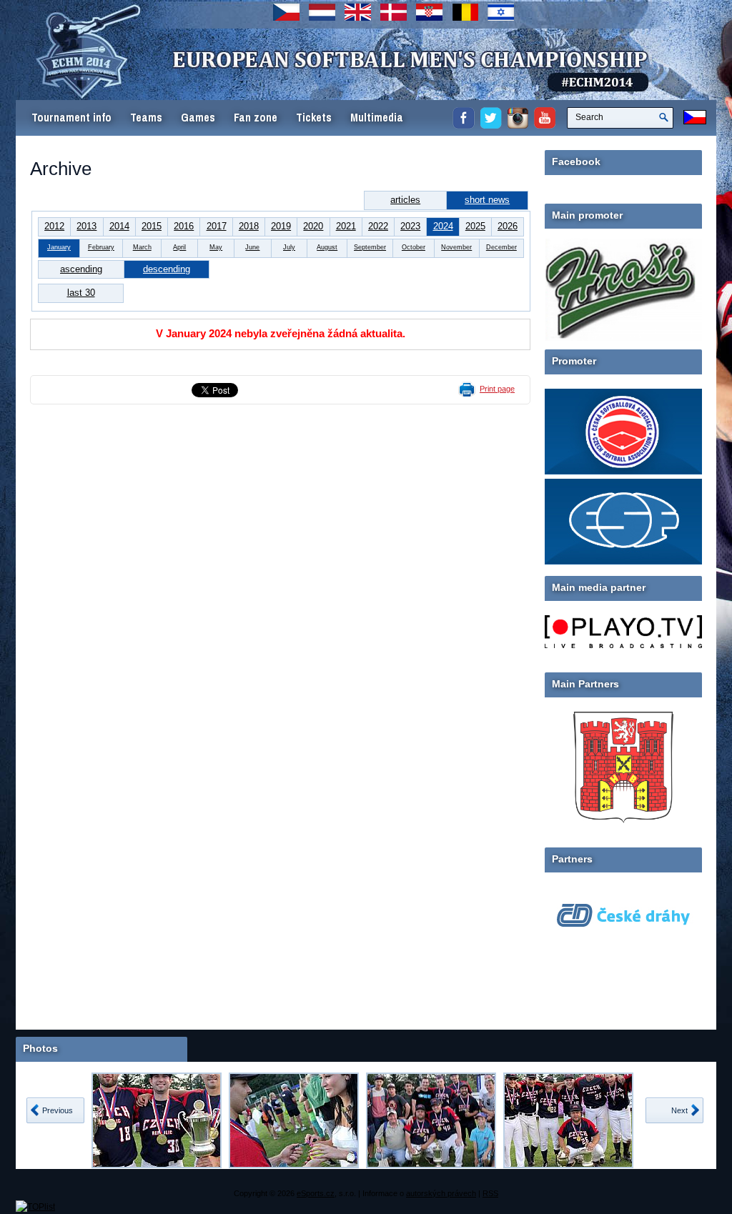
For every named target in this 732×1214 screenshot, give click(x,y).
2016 (184, 226)
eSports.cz (316, 1193)
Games (198, 117)
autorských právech (441, 1193)
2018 (249, 226)
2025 (475, 226)
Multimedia (376, 117)
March (142, 247)
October (413, 247)
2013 (86, 226)
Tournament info (71, 117)
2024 (443, 226)
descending (166, 269)
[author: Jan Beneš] (157, 1120)
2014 (119, 226)
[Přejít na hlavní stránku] (291, 79)
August (327, 247)
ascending (81, 269)
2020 (313, 226)
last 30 (81, 292)
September (370, 247)
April (179, 247)
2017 (217, 226)
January (59, 247)
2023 (410, 226)
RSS (490, 1193)
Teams (146, 117)
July (289, 247)
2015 (152, 226)
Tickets (314, 117)
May (215, 247)
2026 (508, 226)
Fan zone (255, 117)
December (501, 247)
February (101, 247)
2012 (54, 226)
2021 (346, 226)
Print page (497, 388)
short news (487, 199)
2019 (281, 226)
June (252, 247)
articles (405, 199)
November (456, 247)
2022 (378, 226)
